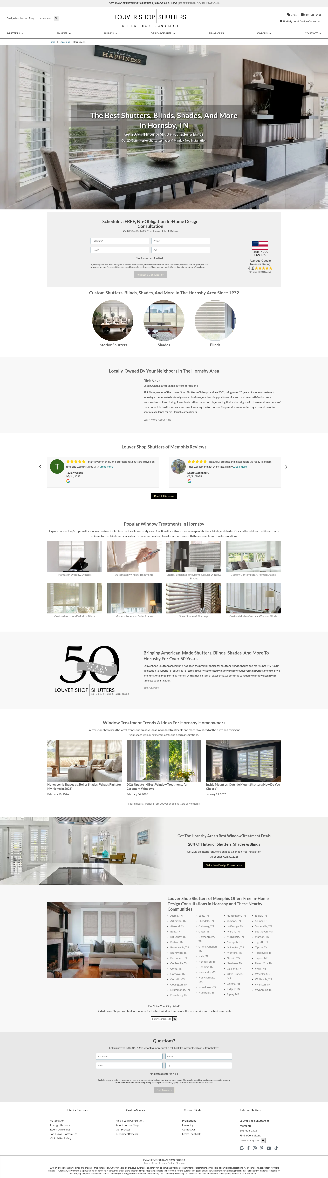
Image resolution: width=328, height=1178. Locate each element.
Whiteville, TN (263, 979)
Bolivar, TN (176, 942)
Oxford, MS (233, 983)
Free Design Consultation (198, 3)
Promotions (189, 1120)
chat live (149, 1047)
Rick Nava (152, 380)
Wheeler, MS (262, 973)
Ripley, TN (261, 915)
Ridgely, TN (233, 988)
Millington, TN (235, 947)
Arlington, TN (178, 920)
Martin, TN (233, 931)
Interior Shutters (112, 345)
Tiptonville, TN (263, 952)
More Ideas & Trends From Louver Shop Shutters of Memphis (164, 803)
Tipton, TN (261, 947)
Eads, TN (204, 915)
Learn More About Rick (157, 419)
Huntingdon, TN (236, 915)
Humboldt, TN (207, 992)
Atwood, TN (177, 926)
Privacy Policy (136, 267)
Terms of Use (150, 1163)
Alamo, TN (176, 915)
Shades (62, 33)
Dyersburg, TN (178, 995)
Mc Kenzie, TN (235, 936)
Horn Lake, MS (207, 987)
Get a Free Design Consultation (224, 865)
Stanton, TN (262, 936)
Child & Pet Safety (60, 1138)
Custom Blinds (192, 1109)
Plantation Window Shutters (75, 574)
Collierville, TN (179, 963)
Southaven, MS (264, 931)
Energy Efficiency (60, 1125)
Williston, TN (262, 984)
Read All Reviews (164, 496)
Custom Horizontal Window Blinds (74, 616)
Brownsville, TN (179, 947)
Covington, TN (178, 984)
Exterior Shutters (250, 1109)
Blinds (109, 33)
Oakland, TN (234, 968)
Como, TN (176, 968)
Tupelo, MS (261, 957)
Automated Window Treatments (134, 574)
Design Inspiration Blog (20, 18)
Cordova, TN (177, 973)
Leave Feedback (191, 1133)
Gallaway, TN (206, 926)
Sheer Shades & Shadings (193, 616)
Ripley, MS (233, 994)
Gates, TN (204, 931)
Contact (311, 33)
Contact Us (188, 1129)
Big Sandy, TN (178, 936)
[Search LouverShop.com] (175, 1018)
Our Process (123, 1129)
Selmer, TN (261, 920)
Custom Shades (135, 1109)
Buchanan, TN (178, 957)
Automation (57, 1120)
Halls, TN (204, 956)
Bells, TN (175, 931)
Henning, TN (206, 966)
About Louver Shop (127, 1125)
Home (52, 41)
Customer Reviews (127, 1133)
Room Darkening (60, 1129)
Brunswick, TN (178, 952)
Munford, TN (234, 952)
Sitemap (180, 1163)
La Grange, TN (235, 926)
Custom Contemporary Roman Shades (253, 574)
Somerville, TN (263, 926)
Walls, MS (260, 968)
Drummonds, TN (180, 989)
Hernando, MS (207, 972)
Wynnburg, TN (263, 989)
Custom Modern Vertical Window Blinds (253, 616)
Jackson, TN (234, 920)
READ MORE (151, 688)
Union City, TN (263, 963)
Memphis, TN (235, 942)
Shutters (13, 33)
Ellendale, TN (206, 920)
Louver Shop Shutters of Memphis (178, 385)
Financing (216, 33)
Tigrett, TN (261, 942)
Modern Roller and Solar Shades (134, 616)
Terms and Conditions (116, 267)
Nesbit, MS (233, 957)
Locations (65, 41)
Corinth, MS (177, 979)
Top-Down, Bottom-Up (63, 1133)
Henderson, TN (207, 961)
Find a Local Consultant (130, 1120)
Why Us (262, 33)
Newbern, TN (234, 963)
